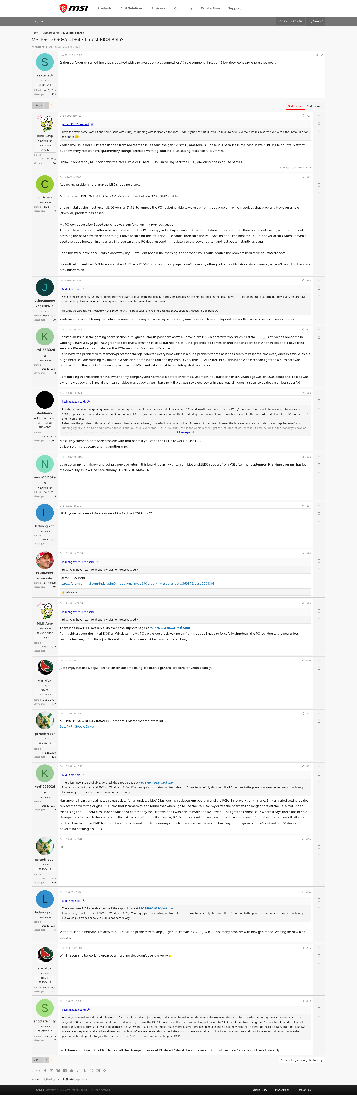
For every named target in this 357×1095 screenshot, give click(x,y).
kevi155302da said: (74, 401)
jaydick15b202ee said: (75, 124)
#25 (309, 393)
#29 (309, 603)
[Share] (317, 55)
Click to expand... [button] (185, 432)
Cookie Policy (260, 1089)
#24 (308, 329)
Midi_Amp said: (71, 289)
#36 (308, 1001)
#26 (309, 457)
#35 (308, 948)
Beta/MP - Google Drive (77, 726)
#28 (309, 553)
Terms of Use (304, 1089)
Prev (39, 105)
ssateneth (41, 46)
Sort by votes (315, 106)
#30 (308, 660)
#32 (308, 766)
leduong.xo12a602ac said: (78, 562)
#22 (309, 177)
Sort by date (295, 106)
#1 (322, 55)
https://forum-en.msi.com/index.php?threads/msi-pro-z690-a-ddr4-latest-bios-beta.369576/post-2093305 (137, 583)
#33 (308, 839)
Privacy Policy (282, 1089)
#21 (309, 115)
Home (38, 21)
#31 (309, 713)
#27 (309, 505)
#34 (308, 892)
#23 (308, 280)
